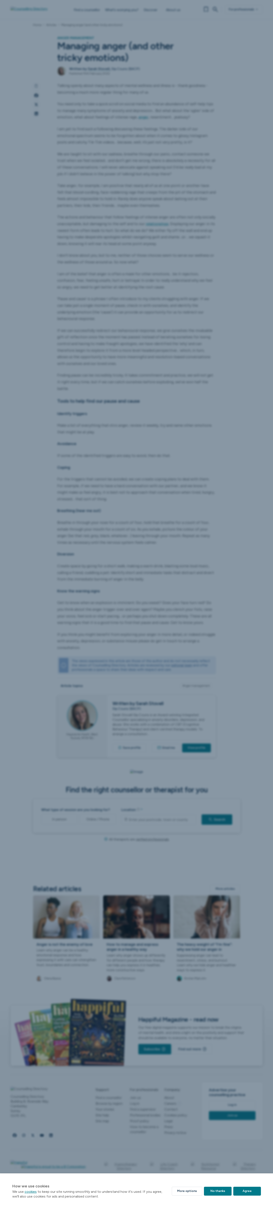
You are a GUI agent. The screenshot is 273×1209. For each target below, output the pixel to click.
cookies (31, 1192)
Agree (247, 1191)
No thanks (217, 1191)
